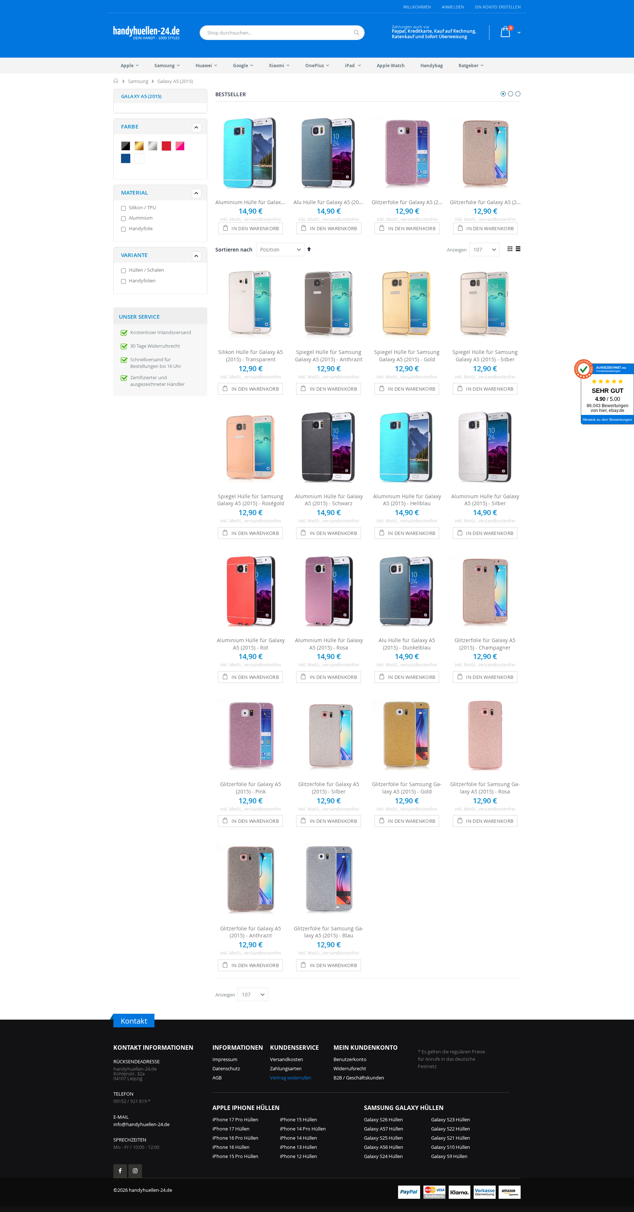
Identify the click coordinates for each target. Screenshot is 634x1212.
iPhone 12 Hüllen (298, 1156)
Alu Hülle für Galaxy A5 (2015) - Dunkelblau (329, 202)
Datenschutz (226, 1068)
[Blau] (127, 159)
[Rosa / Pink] (181, 146)
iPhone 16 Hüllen (230, 1147)
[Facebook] (120, 1171)
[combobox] (282, 32)
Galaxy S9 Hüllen (449, 1156)
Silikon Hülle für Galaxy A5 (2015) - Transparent (250, 355)
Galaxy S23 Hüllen (450, 1119)
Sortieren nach (233, 249)
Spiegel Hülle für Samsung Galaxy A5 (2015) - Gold (407, 355)
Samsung (138, 81)
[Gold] (141, 146)
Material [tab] (134, 192)
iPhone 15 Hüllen (298, 1119)
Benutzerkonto (350, 1059)
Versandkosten (286, 1059)
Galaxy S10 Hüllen (450, 1147)
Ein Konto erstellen (498, 7)
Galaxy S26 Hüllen (383, 1119)
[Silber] (154, 146)
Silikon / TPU (142, 207)
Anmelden (453, 7)
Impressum (224, 1059)
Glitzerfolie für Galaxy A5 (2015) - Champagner (485, 202)
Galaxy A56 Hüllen (383, 1147)
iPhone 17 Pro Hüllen (235, 1119)
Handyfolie (141, 228)
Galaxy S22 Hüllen (450, 1128)
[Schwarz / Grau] (127, 146)
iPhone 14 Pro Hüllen (303, 1128)
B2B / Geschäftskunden (359, 1077)
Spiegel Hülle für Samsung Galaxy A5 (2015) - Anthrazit (328, 355)
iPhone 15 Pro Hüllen (235, 1156)
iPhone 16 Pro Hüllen (235, 1138)
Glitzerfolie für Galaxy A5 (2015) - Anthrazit (250, 932)
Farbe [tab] (129, 126)
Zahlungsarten (286, 1068)
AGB (217, 1077)
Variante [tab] (134, 255)
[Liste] (518, 249)
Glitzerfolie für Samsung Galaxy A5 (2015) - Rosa (485, 788)
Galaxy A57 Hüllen (383, 1128)
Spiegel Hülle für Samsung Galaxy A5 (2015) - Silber (485, 355)
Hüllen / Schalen (146, 270)
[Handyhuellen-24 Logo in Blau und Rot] (146, 32)
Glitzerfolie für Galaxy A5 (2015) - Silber (328, 788)
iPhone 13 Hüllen (298, 1147)
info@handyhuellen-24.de (141, 1124)
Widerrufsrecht (350, 1068)
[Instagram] (135, 1171)
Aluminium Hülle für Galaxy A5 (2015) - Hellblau (250, 202)
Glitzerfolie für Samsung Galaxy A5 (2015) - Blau (329, 932)
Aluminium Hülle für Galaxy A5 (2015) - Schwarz (329, 500)
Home (116, 80)
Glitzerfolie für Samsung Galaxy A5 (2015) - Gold (407, 788)
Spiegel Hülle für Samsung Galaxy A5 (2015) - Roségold (250, 500)
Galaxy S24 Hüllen (383, 1156)
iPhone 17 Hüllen (230, 1128)
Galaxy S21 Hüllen (450, 1138)
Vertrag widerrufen (290, 1077)
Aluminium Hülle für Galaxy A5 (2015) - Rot (251, 644)
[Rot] (168, 146)
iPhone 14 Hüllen (298, 1138)
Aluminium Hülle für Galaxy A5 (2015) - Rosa (329, 644)
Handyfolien (142, 280)
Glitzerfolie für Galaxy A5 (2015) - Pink (407, 202)
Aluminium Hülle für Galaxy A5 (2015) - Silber (485, 500)
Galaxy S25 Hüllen (383, 1138)
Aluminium (141, 217)
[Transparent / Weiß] (141, 159)
